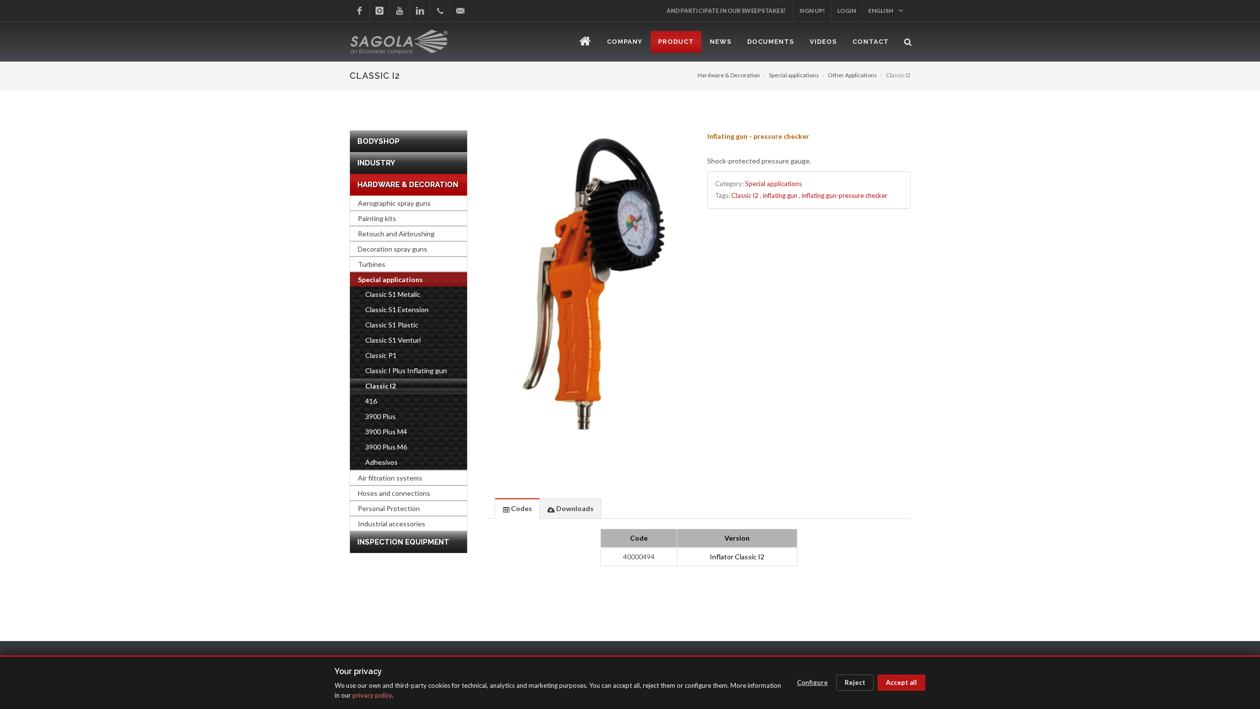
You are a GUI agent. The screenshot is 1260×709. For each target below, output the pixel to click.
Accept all (901, 682)
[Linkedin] (420, 11)
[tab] (517, 508)
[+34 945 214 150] (440, 11)
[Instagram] (379, 11)
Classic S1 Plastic (391, 325)
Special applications (794, 75)
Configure (812, 682)
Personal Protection (389, 508)
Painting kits (377, 218)
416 (371, 401)
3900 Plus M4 (386, 431)
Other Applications (852, 75)
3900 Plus (380, 416)
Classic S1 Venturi (393, 340)
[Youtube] (400, 11)
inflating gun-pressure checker (844, 195)
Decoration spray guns (392, 249)
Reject (855, 682)
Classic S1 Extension (397, 309)
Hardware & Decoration (728, 75)
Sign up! (812, 10)
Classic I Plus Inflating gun (406, 370)
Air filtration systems (390, 478)
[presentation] (517, 508)
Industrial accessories (391, 523)
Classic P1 (381, 355)
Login (846, 10)
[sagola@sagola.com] (460, 11)
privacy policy (372, 695)
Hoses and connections (394, 493)
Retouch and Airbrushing (396, 233)
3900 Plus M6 (386, 447)
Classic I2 (744, 195)
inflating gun (780, 195)
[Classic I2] (589, 282)
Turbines (371, 264)
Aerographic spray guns (394, 203)
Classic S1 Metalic (392, 294)
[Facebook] (359, 11)
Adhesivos (381, 462)
